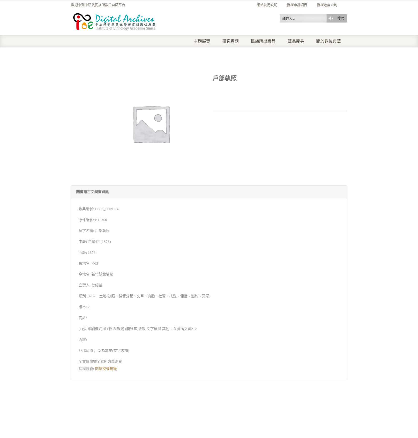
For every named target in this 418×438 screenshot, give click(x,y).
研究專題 (230, 41)
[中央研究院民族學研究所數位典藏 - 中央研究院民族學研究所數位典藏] (114, 21)
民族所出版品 (263, 41)
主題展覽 (202, 41)
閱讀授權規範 (106, 369)
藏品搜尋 (296, 41)
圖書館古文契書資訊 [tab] (92, 192)
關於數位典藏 (328, 41)
